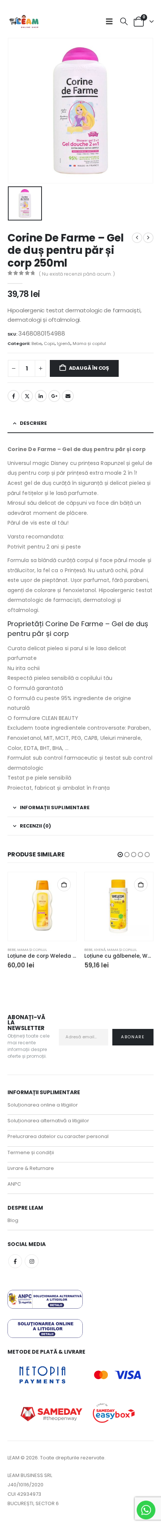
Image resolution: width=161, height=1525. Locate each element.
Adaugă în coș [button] (64, 884)
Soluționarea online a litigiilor (42, 1104)
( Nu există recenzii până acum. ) (77, 274)
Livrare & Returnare (30, 1168)
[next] (148, 237)
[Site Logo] (24, 21)
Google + (54, 396)
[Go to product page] (42, 906)
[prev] (137, 237)
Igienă (63, 343)
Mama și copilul (89, 343)
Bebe (36, 343)
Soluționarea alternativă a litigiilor (48, 1120)
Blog (12, 1220)
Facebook (13, 396)
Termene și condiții (30, 1152)
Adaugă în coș (89, 368)
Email (68, 396)
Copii (49, 343)
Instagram (32, 1261)
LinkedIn (41, 396)
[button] (111, 21)
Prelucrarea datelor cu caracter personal (58, 1136)
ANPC (14, 1184)
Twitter (27, 396)
